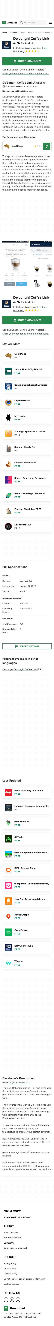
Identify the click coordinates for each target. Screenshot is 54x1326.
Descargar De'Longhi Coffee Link (19, 669)
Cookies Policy (10, 1274)
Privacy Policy (10, 1263)
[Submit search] (21, 22)
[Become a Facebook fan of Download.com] (6, 1299)
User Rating (18, 51)
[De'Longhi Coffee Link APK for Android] (6, 45)
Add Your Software (12, 1238)
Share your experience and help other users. (25, 73)
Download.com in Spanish (15, 1248)
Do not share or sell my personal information (24, 1279)
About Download (11, 1232)
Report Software (29, 646)
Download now (29, 61)
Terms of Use (10, 1268)
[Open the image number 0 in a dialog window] (15, 264)
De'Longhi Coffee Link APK (31, 40)
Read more (28, 91)
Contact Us (9, 1243)
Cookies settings (11, 1284)
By (27, 48)
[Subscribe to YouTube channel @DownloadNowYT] (18, 1299)
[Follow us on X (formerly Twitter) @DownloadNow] (12, 1299)
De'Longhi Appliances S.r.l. (17, 1082)
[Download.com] (9, 22)
